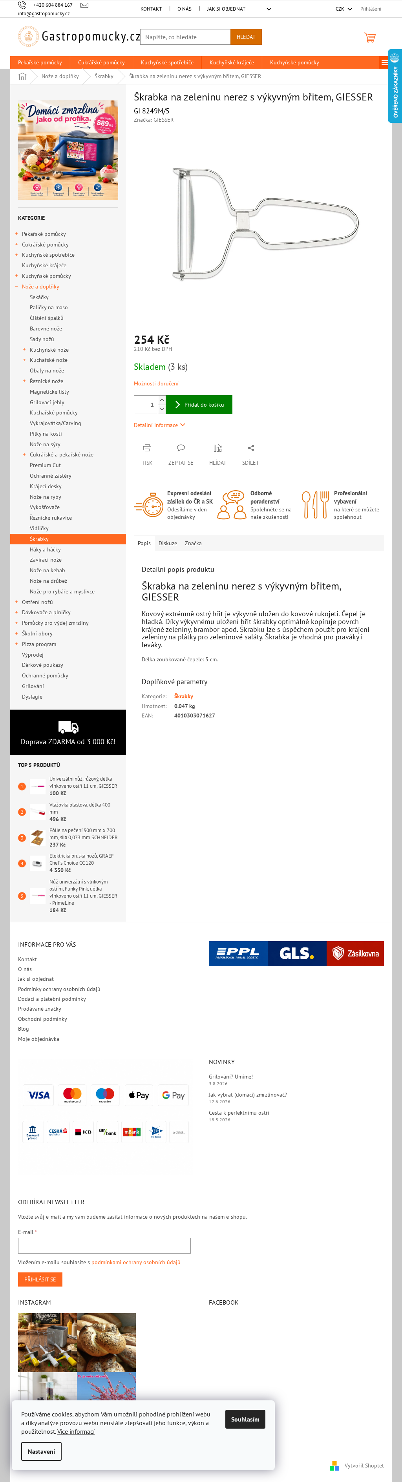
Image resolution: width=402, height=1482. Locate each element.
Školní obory (37, 633)
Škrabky (39, 538)
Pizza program (39, 644)
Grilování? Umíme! (231, 1076)
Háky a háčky (45, 549)
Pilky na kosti (46, 433)
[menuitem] (40, 62)
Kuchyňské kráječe (44, 265)
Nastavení (41, 1451)
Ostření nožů (37, 602)
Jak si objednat (226, 8)
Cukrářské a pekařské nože (61, 454)
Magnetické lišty (49, 391)
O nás (184, 8)
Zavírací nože (46, 559)
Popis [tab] (144, 543)
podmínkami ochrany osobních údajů (136, 1262)
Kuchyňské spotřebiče (48, 254)
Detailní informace (156, 425)
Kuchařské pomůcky (54, 412)
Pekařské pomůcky (44, 233)
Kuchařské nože (49, 359)
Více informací (76, 1431)
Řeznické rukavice (51, 517)
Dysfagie (32, 696)
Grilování (33, 686)
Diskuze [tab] (168, 543)
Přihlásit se (40, 1279)
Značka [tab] (193, 543)
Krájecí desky (46, 486)
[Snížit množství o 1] (162, 409)
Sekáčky (39, 297)
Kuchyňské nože (49, 349)
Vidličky (39, 528)
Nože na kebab (47, 570)
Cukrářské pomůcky (45, 244)
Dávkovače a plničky (46, 612)
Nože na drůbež (48, 580)
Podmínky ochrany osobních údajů (59, 989)
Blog (23, 1028)
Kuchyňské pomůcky (46, 275)
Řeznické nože (46, 381)
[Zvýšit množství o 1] (162, 400)
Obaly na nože (47, 370)
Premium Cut (45, 465)
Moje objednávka (38, 1038)
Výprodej (33, 654)
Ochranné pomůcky (45, 675)
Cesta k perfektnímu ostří (239, 1112)
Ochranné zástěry (50, 475)
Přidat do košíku (204, 404)
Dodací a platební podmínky (52, 998)
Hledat (246, 36)
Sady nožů (42, 339)
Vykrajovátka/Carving (55, 423)
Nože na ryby (45, 496)
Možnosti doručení (156, 383)
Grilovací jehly (47, 402)
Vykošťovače (45, 507)
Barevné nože (46, 328)
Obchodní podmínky (42, 1018)
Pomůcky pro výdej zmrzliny (55, 622)
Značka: (154, 119)
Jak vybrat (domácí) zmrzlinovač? (248, 1094)
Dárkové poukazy (42, 664)
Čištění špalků (47, 317)
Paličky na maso (49, 307)
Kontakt (151, 8)
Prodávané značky (39, 1008)
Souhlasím (245, 1419)
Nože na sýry (45, 444)
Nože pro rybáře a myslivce (62, 591)
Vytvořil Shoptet (364, 1465)
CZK (340, 8)
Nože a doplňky (40, 286)
